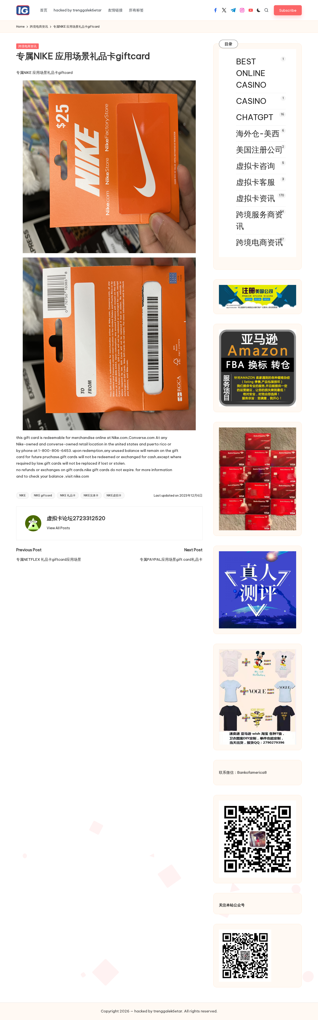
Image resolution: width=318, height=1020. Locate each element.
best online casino (251, 73)
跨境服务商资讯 (259, 220)
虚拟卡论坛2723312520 (76, 518)
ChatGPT (254, 117)
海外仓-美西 (257, 133)
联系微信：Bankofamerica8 (243, 772)
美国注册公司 (259, 150)
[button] (288, 10)
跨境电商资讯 (27, 46)
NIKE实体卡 (91, 495)
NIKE (22, 495)
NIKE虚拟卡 (114, 495)
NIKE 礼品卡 (67, 495)
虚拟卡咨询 (255, 166)
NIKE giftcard (43, 495)
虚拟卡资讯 (255, 198)
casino (251, 101)
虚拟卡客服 (255, 182)
